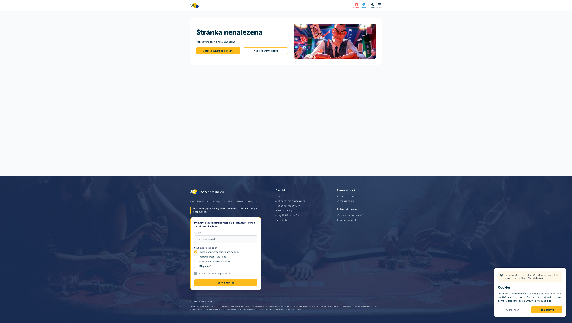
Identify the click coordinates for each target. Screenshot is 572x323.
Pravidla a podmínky (347, 220)
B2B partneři (204, 266)
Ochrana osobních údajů (350, 215)
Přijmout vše (547, 309)
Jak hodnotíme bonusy (287, 205)
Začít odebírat (225, 282)
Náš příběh (281, 220)
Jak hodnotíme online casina (290, 201)
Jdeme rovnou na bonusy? (218, 50)
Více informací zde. (541, 301)
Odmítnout (512, 309)
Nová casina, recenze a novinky (214, 261)
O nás (278, 196)
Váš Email (198, 233)
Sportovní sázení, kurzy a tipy (212, 257)
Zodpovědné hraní (346, 196)
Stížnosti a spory (345, 201)
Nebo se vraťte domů (266, 50)
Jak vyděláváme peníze (287, 215)
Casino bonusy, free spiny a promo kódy (218, 252)
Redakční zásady (283, 210)
